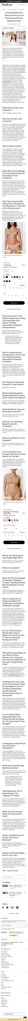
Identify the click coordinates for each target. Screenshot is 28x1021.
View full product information (14, 309)
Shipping (3, 959)
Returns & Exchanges (5, 954)
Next (17, 913)
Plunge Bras (3, 1005)
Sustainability (4, 976)
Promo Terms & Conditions (6, 956)
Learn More (13, 935)
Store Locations (4, 979)
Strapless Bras (4, 1000)
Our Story (3, 974)
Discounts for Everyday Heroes (7, 964)
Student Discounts (5, 966)
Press (2, 984)
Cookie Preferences (5, 967)
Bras (2, 997)
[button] (14, 1019)
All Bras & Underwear (5, 995)
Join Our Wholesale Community (7, 980)
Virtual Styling (4, 951)
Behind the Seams (12, 870)
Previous (12, 913)
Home (4, 9)
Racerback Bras (4, 1001)
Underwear (3, 998)
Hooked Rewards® (5, 977)
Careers (2, 985)
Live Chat (3, 945)
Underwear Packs (4, 1006)
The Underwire (11, 9)
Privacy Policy (7, 928)
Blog (2, 982)
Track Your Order (4, 953)
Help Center (3, 958)
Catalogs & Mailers (5, 962)
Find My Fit (3, 988)
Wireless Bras (4, 1003)
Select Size (14, 303)
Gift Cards (3, 961)
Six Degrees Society (14, 674)
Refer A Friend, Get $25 (6, 987)
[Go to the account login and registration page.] (23, 4)
